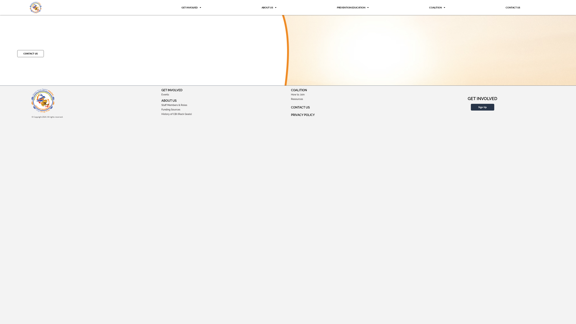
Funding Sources (170, 109)
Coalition (435, 7)
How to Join (297, 94)
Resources (297, 99)
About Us (267, 7)
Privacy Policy (303, 115)
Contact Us (513, 7)
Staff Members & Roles (174, 105)
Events (165, 94)
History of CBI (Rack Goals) (176, 114)
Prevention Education (351, 7)
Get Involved (190, 7)
